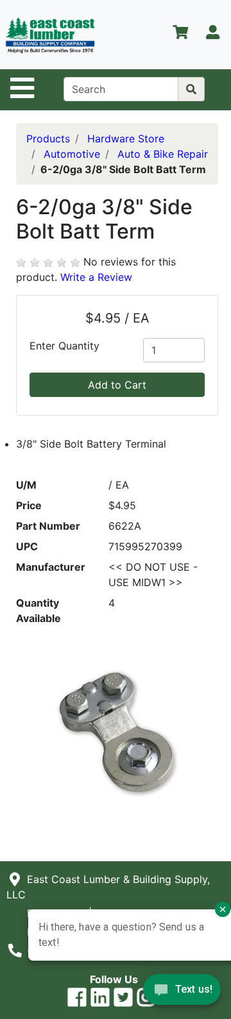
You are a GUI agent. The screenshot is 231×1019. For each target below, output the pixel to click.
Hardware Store (125, 138)
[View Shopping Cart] (180, 34)
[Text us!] (182, 992)
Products (48, 138)
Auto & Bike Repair (162, 153)
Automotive (72, 153)
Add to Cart (117, 384)
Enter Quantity (64, 345)
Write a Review (96, 277)
